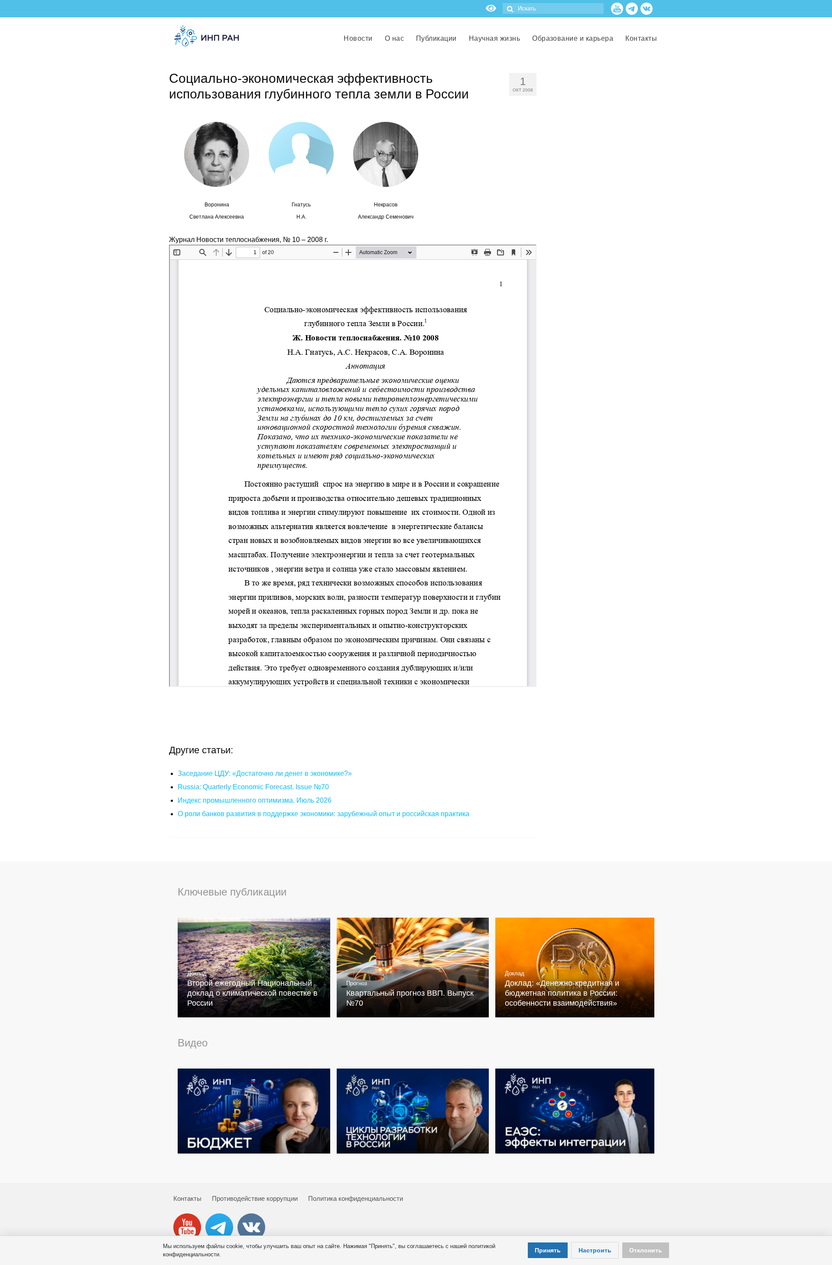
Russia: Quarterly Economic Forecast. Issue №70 (253, 787)
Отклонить (645, 1250)
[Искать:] (553, 8)
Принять (548, 1250)
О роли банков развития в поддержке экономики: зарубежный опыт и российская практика (323, 813)
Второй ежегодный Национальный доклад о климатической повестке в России (252, 993)
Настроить (594, 1250)
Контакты (187, 1198)
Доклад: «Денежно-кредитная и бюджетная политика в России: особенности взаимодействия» (562, 993)
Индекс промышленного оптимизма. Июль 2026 (255, 800)
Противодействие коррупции (255, 1198)
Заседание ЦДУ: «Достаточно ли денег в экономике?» (265, 773)
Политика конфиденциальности (355, 1198)
